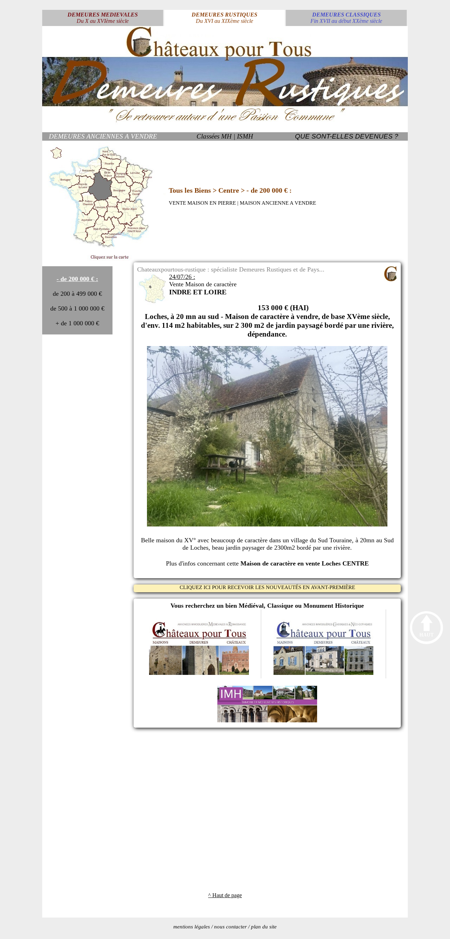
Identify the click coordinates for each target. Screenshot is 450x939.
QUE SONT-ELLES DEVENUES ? (346, 136)
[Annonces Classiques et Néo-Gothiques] (323, 672)
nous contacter (230, 927)
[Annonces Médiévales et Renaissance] (199, 672)
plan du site (264, 927)
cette (298, 563)
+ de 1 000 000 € (77, 323)
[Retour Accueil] (225, 123)
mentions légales (191, 927)
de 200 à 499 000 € (77, 293)
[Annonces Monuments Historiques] (267, 720)
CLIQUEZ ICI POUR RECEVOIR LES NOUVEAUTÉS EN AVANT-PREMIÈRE (267, 587)
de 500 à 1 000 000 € (77, 308)
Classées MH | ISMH (225, 136)
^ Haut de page (225, 895)
